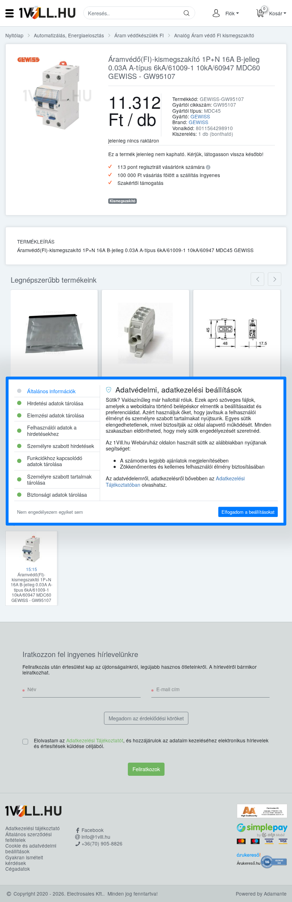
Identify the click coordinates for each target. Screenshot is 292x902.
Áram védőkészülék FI (139, 35)
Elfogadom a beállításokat (248, 511)
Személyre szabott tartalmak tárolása (59, 479)
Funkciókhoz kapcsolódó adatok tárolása (54, 461)
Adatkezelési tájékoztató (32, 828)
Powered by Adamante (261, 893)
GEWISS (200, 116)
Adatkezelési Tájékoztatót (94, 740)
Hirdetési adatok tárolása (55, 403)
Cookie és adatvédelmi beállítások (30, 848)
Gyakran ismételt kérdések (24, 860)
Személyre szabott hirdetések (60, 445)
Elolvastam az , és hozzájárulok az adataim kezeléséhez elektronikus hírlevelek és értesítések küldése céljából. (151, 743)
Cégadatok (17, 868)
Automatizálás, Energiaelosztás (69, 35)
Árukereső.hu (248, 863)
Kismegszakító (122, 200)
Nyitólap (14, 35)
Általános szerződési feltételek (28, 837)
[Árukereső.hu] (248, 856)
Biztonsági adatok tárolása (57, 494)
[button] (231, 13)
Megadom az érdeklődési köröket (146, 718)
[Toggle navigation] (9, 13)
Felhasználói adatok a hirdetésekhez (52, 430)
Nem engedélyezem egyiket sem (50, 511)
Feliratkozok (146, 769)
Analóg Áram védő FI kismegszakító (214, 35)
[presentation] (257, 279)
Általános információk (51, 391)
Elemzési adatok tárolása (55, 415)
